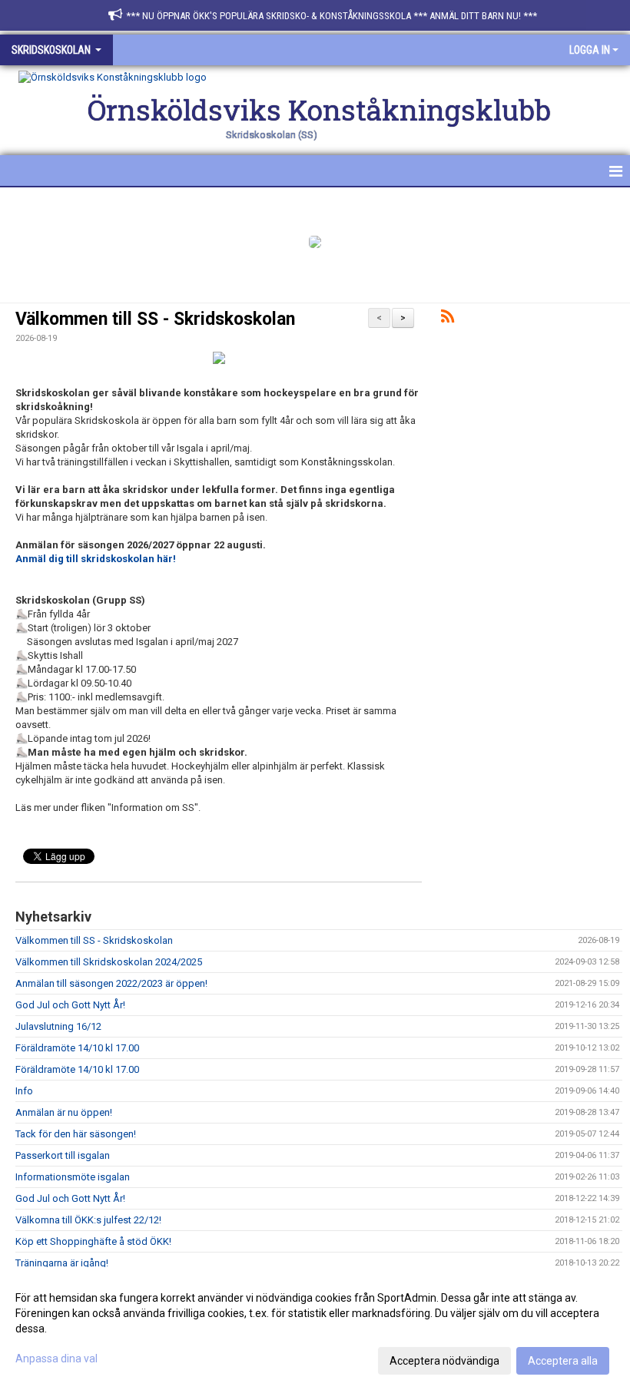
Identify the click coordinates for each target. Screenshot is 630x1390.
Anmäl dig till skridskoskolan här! (95, 558)
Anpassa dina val (56, 1358)
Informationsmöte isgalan (72, 1177)
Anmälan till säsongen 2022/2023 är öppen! (111, 983)
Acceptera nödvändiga (444, 1361)
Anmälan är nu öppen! (63, 1112)
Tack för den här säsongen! (75, 1134)
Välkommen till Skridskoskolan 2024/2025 (108, 962)
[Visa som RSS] (447, 319)
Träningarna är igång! (61, 1263)
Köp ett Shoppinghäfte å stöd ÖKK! (93, 1241)
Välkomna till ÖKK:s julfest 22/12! (88, 1220)
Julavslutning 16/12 (58, 1026)
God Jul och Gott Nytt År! (70, 1005)
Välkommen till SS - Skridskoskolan (155, 319)
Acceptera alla (563, 1361)
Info (24, 1091)
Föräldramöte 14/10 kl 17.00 (77, 1048)
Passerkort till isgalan (62, 1155)
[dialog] (315, 1328)
